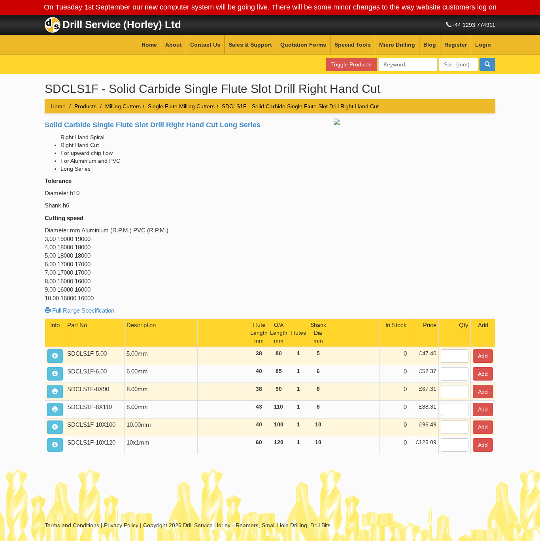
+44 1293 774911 (473, 25)
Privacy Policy (121, 525)
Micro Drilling (397, 44)
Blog (429, 44)
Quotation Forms (303, 44)
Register (455, 44)
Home (149, 44)
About (173, 44)
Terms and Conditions (72, 525)
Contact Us (205, 44)
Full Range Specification (82, 310)
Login (483, 44)
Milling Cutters (123, 106)
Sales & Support (250, 44)
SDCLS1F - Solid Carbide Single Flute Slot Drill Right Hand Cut (300, 106)
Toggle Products (351, 64)
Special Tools (352, 44)
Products (85, 106)
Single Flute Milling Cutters (181, 106)
